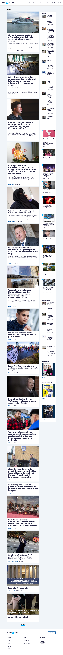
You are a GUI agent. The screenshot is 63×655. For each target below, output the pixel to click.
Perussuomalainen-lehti (28, 645)
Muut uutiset (14, 50)
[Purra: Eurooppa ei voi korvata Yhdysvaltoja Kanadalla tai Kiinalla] (44, 45)
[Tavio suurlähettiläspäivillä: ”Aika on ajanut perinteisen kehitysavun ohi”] (44, 110)
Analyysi (9, 619)
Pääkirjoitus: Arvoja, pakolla (18, 588)
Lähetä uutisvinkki (27, 643)
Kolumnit (13, 590)
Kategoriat (46, 2)
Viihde (8, 651)
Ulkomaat (9, 50)
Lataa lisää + (23, 624)
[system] (60, 2)
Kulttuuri (9, 646)
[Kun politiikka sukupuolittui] (23, 604)
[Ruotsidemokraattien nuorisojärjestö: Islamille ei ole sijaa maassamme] (23, 198)
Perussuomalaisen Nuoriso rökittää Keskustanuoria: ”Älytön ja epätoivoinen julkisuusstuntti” (22, 335)
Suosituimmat (35, 2)
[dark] (59, 2)
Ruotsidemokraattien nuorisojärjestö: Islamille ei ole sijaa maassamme (21, 212)
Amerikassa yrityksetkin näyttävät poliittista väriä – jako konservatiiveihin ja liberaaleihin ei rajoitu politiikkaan (22, 557)
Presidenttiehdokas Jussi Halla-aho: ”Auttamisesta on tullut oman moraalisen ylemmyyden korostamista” (22, 401)
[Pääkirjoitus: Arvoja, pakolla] (23, 575)
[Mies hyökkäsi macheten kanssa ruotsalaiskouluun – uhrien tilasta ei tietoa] (49, 267)
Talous (13, 95)
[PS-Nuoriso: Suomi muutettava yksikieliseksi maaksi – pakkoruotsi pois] (44, 119)
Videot (41, 2)
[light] (61, 2)
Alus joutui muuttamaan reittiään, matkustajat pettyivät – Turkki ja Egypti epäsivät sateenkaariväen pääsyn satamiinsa (22, 38)
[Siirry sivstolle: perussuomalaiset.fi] (48, 642)
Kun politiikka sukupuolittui (18, 617)
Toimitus (25, 642)
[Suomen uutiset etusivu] (6, 3)
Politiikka (9, 95)
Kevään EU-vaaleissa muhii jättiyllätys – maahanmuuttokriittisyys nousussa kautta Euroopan (23, 368)
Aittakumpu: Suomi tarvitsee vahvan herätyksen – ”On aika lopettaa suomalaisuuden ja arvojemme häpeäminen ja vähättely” (20, 125)
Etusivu (30, 2)
